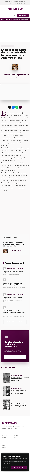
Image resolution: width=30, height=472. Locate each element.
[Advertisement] (15, 32)
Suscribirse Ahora (15, 357)
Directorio (16, 437)
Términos (4, 437)
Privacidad (5, 467)
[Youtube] (17, 4)
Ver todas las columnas (15, 321)
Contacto (16, 435)
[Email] (24, 4)
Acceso (4, 447)
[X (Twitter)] (9, 107)
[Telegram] (19, 4)
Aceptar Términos (18, 467)
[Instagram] (10, 4)
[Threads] (12, 4)
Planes (3, 445)
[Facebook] (8, 4)
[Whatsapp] (22, 4)
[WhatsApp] (16, 107)
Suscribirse (23, 15)
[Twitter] (5, 4)
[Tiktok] (15, 4)
